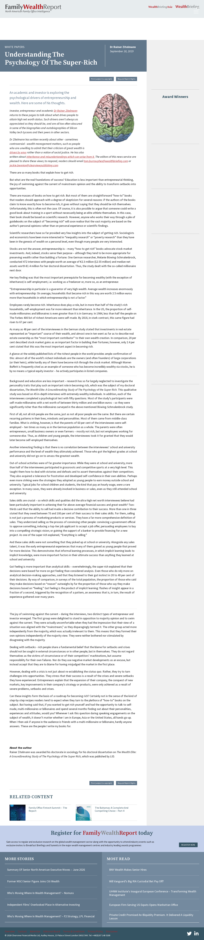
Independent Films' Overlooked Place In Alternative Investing (43, 904)
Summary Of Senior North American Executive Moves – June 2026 (46, 869)
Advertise (35, 931)
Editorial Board (51, 931)
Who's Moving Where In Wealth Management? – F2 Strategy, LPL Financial (51, 916)
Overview (10, 931)
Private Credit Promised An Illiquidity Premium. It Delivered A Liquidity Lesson (151, 916)
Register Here (188, 844)
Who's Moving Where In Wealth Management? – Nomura (40, 893)
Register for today (102, 833)
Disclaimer (112, 931)
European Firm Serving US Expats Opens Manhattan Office (143, 905)
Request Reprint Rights (126, 79)
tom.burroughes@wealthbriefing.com (106, 161)
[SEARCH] (197, 8)
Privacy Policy (95, 931)
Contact (22, 931)
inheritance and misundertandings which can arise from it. (60, 157)
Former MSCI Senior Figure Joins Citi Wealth (33, 881)
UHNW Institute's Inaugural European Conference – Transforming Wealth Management (152, 893)
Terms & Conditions (74, 931)
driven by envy (18, 152)
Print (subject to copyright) (101, 79)
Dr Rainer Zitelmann (65, 110)
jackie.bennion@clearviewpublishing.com (34, 165)
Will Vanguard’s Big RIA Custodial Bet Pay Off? (136, 881)
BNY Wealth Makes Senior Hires (128, 869)
